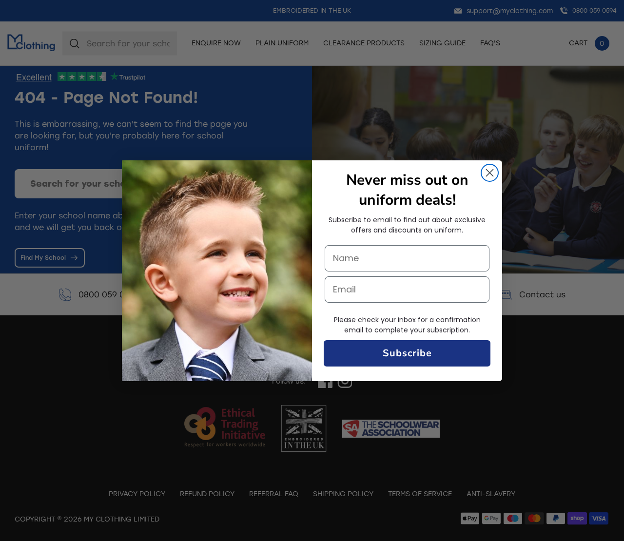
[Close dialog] (489, 172)
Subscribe (407, 353)
